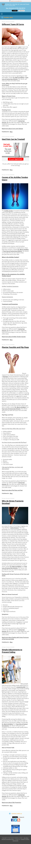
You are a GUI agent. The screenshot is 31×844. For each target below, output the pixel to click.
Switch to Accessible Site (16, 1)
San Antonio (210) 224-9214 (15, 8)
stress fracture (14, 528)
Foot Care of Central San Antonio (15, 78)
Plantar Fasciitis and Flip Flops (15, 347)
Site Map (26, 838)
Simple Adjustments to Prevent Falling (12, 650)
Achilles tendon (8, 211)
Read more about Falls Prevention (11, 802)
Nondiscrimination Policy (8, 839)
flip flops (5, 376)
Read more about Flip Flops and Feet (12, 490)
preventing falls (21, 687)
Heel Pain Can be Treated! (13, 139)
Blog (11, 132)
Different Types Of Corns (13, 24)
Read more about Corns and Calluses (12, 128)
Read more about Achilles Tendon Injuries (14, 336)
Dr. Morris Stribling (18, 77)
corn (19, 47)
